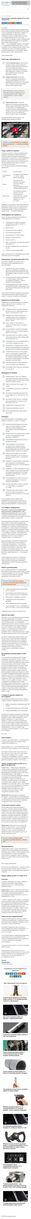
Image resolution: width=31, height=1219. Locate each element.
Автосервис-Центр (8, 2)
